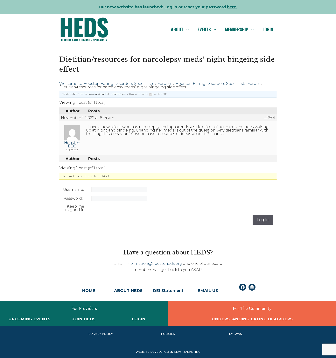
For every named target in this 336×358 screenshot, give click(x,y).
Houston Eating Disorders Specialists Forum (217, 83)
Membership (236, 29)
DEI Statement (168, 290)
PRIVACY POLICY (100, 334)
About (177, 29)
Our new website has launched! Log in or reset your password (168, 7)
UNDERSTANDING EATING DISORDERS (252, 319)
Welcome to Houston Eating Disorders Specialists (106, 83)
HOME (88, 290)
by (231, 334)
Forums (164, 83)
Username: (73, 189)
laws (238, 334)
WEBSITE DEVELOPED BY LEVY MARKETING (168, 352)
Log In (263, 219)
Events (204, 29)
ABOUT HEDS (128, 290)
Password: (73, 198)
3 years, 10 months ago (132, 93)
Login (267, 29)
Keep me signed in (76, 208)
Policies (168, 334)
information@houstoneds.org (154, 263)
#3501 (269, 117)
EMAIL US (208, 290)
